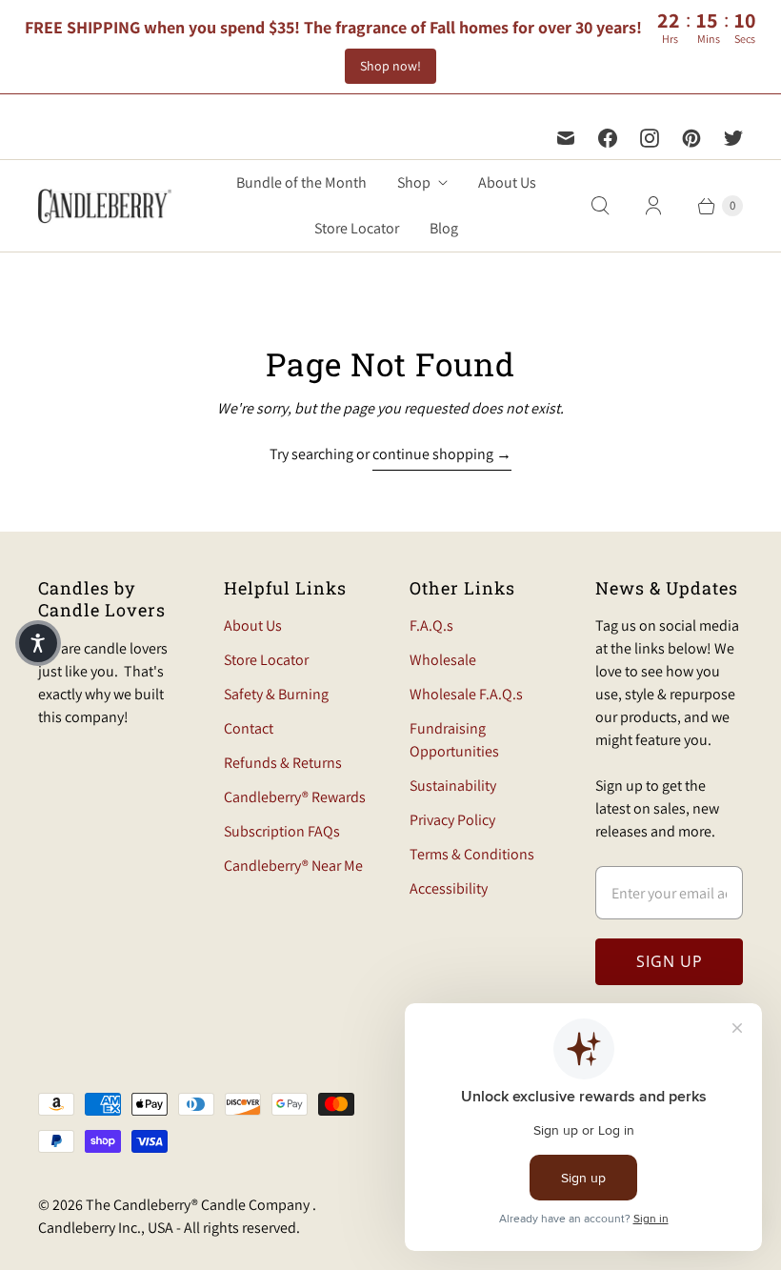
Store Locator (356, 228)
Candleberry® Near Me (293, 866)
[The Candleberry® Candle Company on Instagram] (650, 138)
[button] (38, 643)
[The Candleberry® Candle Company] (104, 205)
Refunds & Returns (283, 763)
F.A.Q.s (431, 625)
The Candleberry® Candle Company (199, 1205)
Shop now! (390, 65)
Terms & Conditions (472, 854)
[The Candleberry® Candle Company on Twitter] (733, 138)
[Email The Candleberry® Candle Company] (566, 138)
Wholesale (443, 660)
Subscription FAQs (282, 831)
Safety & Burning (276, 694)
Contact (248, 728)
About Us (507, 182)
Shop (414, 182)
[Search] (600, 206)
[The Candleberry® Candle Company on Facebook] (608, 138)
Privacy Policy (452, 820)
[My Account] (653, 206)
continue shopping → (441, 454)
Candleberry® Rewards (295, 797)
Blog (444, 228)
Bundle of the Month (301, 182)
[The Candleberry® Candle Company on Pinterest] (691, 138)
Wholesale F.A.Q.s (466, 694)
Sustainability (453, 786)
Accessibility (449, 888)
